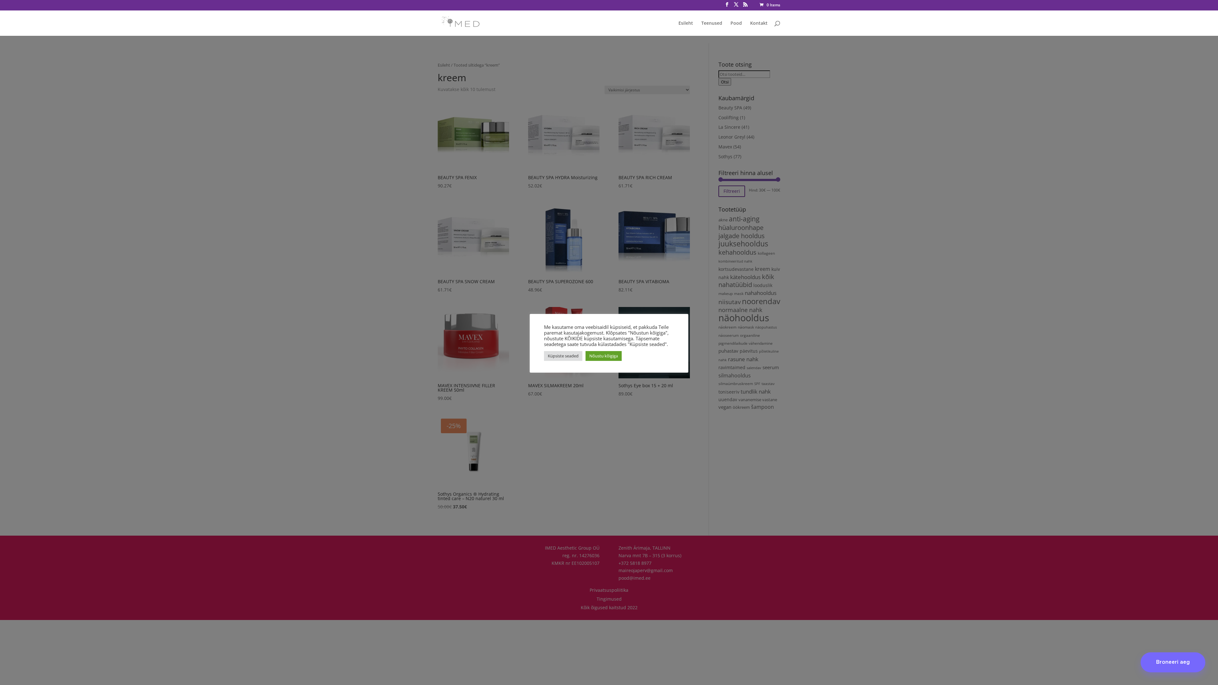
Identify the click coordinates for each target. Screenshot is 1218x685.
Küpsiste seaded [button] (563, 356)
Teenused (711, 23)
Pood (736, 23)
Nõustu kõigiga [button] (603, 356)
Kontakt (759, 23)
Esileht (685, 23)
